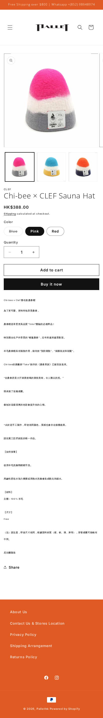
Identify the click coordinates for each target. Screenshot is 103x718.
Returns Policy (23, 657)
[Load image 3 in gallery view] (83, 166)
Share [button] (14, 567)
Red (55, 231)
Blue (16, 232)
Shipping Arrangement (31, 646)
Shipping (10, 213)
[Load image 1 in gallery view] (19, 166)
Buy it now (51, 284)
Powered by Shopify (65, 709)
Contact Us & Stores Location (37, 623)
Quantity (11, 242)
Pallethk (42, 709)
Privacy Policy (23, 634)
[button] (10, 27)
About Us (18, 612)
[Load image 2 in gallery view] (51, 166)
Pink (34, 231)
